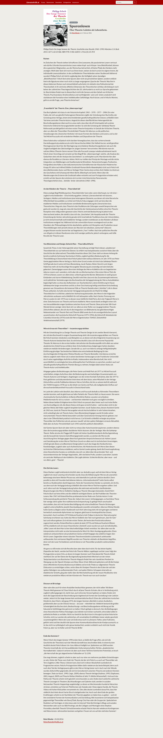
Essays (43, 2)
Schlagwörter (67, 2)
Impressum (75, 2)
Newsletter (58, 2)
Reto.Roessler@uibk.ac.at (53, 722)
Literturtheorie (73, 22)
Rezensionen (50, 2)
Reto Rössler (76, 33)
